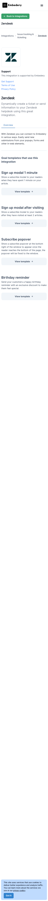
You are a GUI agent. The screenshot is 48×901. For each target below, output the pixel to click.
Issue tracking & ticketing (25, 36)
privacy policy (19, 890)
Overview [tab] (8, 125)
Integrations (7, 35)
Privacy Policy (8, 89)
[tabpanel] (24, 136)
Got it (8, 895)
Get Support (7, 81)
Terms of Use (8, 85)
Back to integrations (17, 16)
